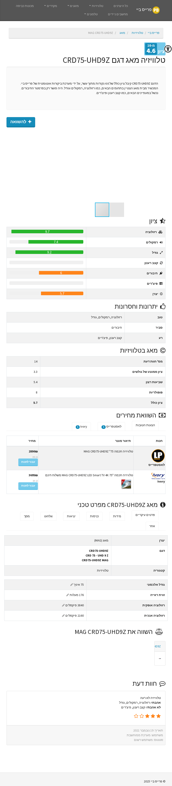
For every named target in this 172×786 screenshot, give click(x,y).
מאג (122, 33)
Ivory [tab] (82, 426)
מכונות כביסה (25, 6)
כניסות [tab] (94, 516)
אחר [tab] (152, 526)
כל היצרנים (121, 6)
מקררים (52, 6)
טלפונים (92, 14)
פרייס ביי (144, 9)
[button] (161, 164)
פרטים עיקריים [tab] (145, 515)
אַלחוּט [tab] (48, 516)
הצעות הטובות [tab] (145, 425)
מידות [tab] (117, 516)
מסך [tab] (27, 516)
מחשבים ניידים (118, 14)
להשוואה (18, 121)
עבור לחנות (28, 461)
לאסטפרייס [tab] (112, 426)
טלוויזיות (97, 6)
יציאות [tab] (71, 516)
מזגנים (74, 6)
